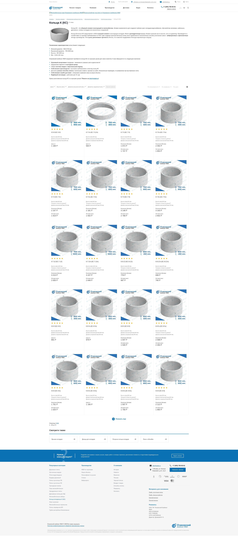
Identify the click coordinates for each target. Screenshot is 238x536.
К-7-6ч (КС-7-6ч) (91, 197)
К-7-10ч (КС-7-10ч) (92, 261)
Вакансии (116, 475)
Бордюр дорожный (55, 477)
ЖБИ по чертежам (87, 469)
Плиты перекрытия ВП (56, 507)
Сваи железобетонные (56, 488)
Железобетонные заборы (57, 496)
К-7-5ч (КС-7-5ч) (161, 132)
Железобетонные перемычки (58, 504)
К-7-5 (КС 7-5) (125, 132)
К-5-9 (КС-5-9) (56, 132)
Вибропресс (85, 480)
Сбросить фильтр (110, 87)
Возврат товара (118, 483)
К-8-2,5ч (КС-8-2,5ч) (162, 261)
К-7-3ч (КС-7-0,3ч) (92, 132)
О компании (118, 465)
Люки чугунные (53, 502)
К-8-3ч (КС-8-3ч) (91, 326)
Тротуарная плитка (55, 486)
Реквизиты (117, 488)
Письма (116, 477)
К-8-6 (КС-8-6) (56, 391)
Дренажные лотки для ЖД (57, 494)
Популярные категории (57, 465)
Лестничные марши (55, 472)
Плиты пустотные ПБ (55, 480)
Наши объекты (53, 2)
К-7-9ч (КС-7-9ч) (161, 197)
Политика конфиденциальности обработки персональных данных (65, 526)
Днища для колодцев (88, 439)
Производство (86, 465)
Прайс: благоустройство (156, 495)
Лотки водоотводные (55, 475)
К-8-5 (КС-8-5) (125, 326)
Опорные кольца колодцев (121, 439)
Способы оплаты (119, 486)
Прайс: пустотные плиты (156, 492)
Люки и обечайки (148, 439)
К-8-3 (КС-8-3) (56, 326)
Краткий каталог (153, 497)
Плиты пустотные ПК (55, 483)
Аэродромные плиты (55, 491)
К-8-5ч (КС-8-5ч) (161, 326)
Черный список (118, 480)
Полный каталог (153, 500)
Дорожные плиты (54, 469)
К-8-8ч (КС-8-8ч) (126, 391)
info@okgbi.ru (166, 2)
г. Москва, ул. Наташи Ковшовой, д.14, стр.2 (144, 2)
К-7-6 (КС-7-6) (56, 197)
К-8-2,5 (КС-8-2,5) (126, 261)
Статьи (84, 477)
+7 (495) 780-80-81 (169, 7)
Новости (116, 472)
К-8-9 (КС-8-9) (160, 391)
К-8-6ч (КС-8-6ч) (91, 391)
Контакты (116, 491)
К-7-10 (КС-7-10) (56, 261)
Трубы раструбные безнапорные (59, 510)
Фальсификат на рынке (89, 475)
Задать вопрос (177, 455)
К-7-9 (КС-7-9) (125, 197)
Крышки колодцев (57, 439)
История (116, 469)
